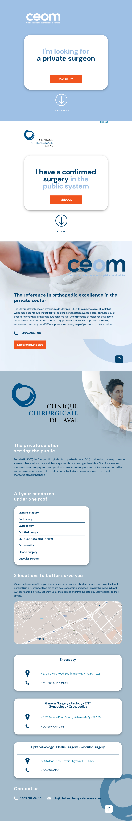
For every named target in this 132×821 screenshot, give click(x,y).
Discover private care (30, 345)
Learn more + (61, 110)
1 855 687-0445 (30, 798)
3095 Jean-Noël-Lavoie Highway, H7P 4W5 (67, 761)
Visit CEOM (66, 79)
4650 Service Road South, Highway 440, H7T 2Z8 (71, 717)
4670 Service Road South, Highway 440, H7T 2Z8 (70, 673)
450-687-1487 (31, 333)
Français (104, 122)
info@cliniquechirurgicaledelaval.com (77, 798)
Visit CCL (66, 200)
